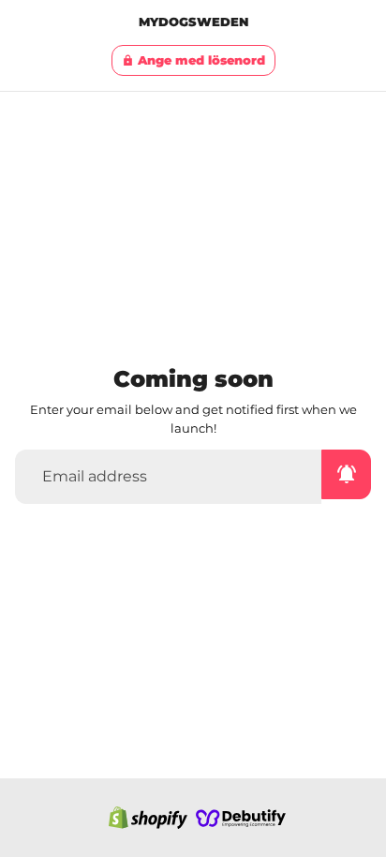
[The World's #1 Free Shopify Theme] (241, 817)
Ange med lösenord (193, 59)
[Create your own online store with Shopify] (148, 817)
